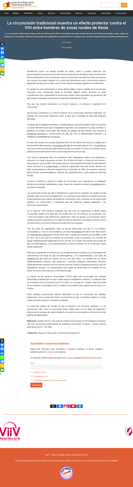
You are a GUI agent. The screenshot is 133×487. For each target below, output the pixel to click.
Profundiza (28, 13)
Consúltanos (106, 13)
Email (32, 363)
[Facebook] (2, 53)
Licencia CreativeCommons (94, 461)
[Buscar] (124, 5)
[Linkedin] (2, 57)
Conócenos (91, 13)
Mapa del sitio (30, 461)
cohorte (49, 166)
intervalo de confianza (40, 235)
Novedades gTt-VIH (40, 377)
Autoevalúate (121, 13)
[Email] (2, 73)
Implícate (51, 13)
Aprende (16, 13)
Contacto (19, 461)
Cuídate (40, 13)
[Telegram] (2, 65)
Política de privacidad (55, 461)
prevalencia (31, 134)
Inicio (7, 13)
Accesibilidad (112, 461)
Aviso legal (41, 461)
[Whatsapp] (2, 61)
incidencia (42, 134)
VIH (84, 74)
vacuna (57, 137)
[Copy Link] (2, 69)
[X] (2, 44)
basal (55, 166)
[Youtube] (73, 406)
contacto (50, 352)
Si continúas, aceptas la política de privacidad (49, 380)
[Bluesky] (2, 48)
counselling (95, 184)
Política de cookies (73, 461)
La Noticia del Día (39, 372)
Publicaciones (65, 13)
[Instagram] (66, 406)
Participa (79, 13)
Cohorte (73, 131)
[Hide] (1, 77)
